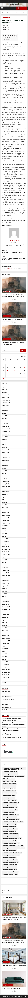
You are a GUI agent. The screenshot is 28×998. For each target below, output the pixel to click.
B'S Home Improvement (9, 788)
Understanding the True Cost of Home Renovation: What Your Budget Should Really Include (13, 296)
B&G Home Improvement (9, 781)
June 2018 (4, 622)
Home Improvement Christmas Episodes (13, 845)
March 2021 (5, 538)
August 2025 (5, 410)
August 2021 (5, 525)
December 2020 (6, 546)
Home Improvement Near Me (10, 860)
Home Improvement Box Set (10, 829)
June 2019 (4, 591)
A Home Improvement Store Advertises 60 (13, 776)
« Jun (3, 378)
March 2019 (5, 599)
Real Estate (5, 704)
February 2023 (5, 481)
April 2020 (4, 565)
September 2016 (6, 677)
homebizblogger (6, 890)
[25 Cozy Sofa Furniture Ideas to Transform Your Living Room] (14, 979)
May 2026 (4, 392)
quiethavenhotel (6, 892)
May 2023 (4, 473)
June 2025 (4, 415)
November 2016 (6, 672)
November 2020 (6, 549)
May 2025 (4, 418)
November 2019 (6, 578)
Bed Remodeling (6, 694)
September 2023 (6, 463)
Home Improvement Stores (10, 869)
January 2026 (5, 397)
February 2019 (5, 601)
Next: (13, 258)
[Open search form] (14, 8)
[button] (2, 8)
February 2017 (5, 664)
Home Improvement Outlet (10, 864)
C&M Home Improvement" (9, 793)
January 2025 (5, 426)
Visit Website (9, 245)
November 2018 (6, 609)
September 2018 (6, 614)
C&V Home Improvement (9, 795)
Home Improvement (7, 696)
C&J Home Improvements (9, 790)
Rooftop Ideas (5, 709)
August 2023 (5, 465)
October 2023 (5, 460)
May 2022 (4, 502)
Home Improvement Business (10, 836)
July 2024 (4, 439)
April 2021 (4, 536)
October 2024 (5, 434)
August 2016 (5, 680)
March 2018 (5, 630)
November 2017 (6, 641)
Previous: (12, 252)
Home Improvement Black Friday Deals (13, 821)
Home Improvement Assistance (11, 819)
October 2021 (5, 520)
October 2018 (5, 612)
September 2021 (6, 523)
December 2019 (6, 575)
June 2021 (4, 531)
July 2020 (4, 557)
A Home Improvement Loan (10, 771)
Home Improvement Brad (9, 831)
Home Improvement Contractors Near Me (13, 848)
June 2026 (4, 389)
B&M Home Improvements (9, 783)
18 (7, 370)
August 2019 (5, 586)
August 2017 (5, 648)
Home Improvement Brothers (10, 833)
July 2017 (4, 651)
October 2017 (5, 643)
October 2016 (5, 675)
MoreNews (16, 996)
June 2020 (4, 559)
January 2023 (5, 484)
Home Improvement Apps (9, 817)
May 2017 (4, 656)
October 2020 (5, 552)
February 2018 (5, 633)
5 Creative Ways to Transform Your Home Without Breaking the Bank (14, 918)
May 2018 (4, 625)
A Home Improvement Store (10, 774)
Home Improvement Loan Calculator (12, 852)
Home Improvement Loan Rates (11, 855)
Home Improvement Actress (10, 807)
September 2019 (6, 583)
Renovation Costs (5, 17)
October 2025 (5, 405)
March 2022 (5, 507)
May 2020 (4, 562)
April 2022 (4, 504)
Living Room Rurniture (8, 699)
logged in (10, 268)
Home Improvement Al (8, 812)
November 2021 (6, 518)
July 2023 (4, 468)
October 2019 (5, 580)
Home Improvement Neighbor (10, 862)
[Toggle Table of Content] (14, 35)
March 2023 (5, 478)
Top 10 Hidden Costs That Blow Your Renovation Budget (12, 320)
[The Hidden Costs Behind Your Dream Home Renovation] (14, 333)
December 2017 (6, 638)
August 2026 (5, 387)
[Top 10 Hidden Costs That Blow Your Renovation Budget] (14, 310)
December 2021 (6, 515)
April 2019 (4, 596)
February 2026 (5, 395)
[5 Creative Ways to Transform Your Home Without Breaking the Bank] (14, 908)
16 (24, 367)
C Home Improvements (9, 798)
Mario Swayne (6, 25)
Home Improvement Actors (10, 805)
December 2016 (6, 669)
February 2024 (5, 450)
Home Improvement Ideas (9, 850)
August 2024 (5, 436)
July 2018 (4, 620)
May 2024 (4, 442)
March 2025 (5, 423)
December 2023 (6, 455)
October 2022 (5, 491)
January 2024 (5, 452)
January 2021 (5, 544)
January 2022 (5, 512)
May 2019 (4, 593)
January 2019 (5, 604)
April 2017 (4, 659)
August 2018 (5, 617)
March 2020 (5, 567)
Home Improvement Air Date (10, 809)
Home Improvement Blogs (9, 824)
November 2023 (6, 457)
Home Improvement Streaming (11, 871)
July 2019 (4, 588)
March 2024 (5, 447)
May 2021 (4, 533)
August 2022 (5, 494)
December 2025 (6, 400)
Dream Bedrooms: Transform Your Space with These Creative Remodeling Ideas (14, 966)
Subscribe (23, 8)
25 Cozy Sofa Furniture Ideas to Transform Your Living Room (11, 989)
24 (3, 373)
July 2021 (4, 528)
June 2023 (4, 470)
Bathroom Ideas (6, 691)
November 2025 (6, 402)
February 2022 (5, 510)
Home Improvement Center (10, 840)
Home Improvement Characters (11, 843)
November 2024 (6, 431)
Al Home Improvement (8, 778)
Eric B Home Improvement (9, 800)
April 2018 (4, 627)
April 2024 (4, 444)
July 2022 (4, 497)
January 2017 (5, 667)
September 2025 (6, 408)
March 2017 (5, 661)
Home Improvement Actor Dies (11, 802)
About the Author (7, 37)
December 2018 (6, 607)
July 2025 (4, 413)
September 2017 (6, 646)
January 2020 (5, 573)
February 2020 (5, 570)
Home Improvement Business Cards (12, 838)
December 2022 (6, 486)
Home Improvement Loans (9, 857)
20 (14, 370)
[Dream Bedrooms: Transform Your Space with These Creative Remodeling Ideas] (14, 956)
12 (10, 367)
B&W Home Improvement (9, 786)
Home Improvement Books (10, 826)
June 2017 (4, 654)
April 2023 (4, 476)
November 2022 (6, 489)
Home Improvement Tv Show (10, 874)
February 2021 (5, 541)
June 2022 (4, 499)
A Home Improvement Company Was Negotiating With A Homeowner (12, 768)
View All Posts (19, 245)
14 (17, 367)
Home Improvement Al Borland (11, 814)
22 (20, 370)
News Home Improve (7, 702)
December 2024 (6, 429)
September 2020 (6, 554)
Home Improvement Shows (10, 867)
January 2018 (5, 635)
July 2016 (4, 682)
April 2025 (4, 421)
